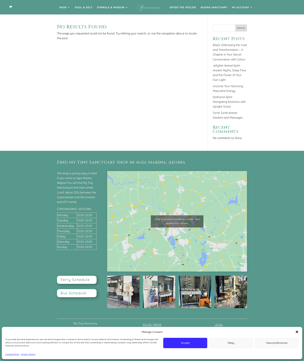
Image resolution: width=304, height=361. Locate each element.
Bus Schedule (73, 293)
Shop (63, 7)
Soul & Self (83, 7)
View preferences (276, 342)
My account (240, 7)
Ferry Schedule (75, 280)
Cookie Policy (12, 354)
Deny (231, 342)
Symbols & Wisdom (111, 7)
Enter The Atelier (183, 7)
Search (241, 28)
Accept (185, 342)
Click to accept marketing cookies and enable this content (177, 221)
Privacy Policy (28, 354)
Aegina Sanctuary (214, 7)
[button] (297, 332)
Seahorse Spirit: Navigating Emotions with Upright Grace (229, 101)
